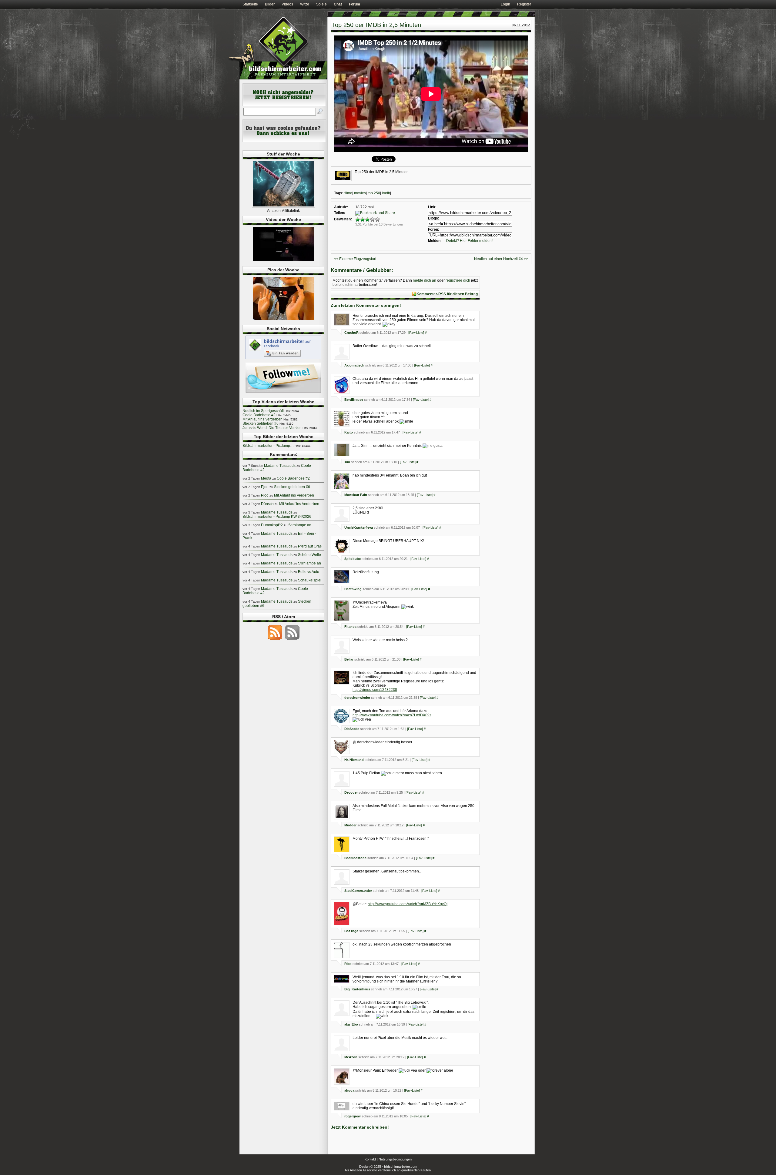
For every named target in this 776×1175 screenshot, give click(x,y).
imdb (386, 193)
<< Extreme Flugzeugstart (355, 259)
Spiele (321, 4)
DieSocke (351, 729)
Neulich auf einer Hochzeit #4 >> (501, 259)
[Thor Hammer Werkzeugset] (283, 206)
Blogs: (433, 218)
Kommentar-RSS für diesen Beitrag (447, 294)
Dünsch (267, 504)
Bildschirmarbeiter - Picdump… (268, 446)
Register (524, 4)
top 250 (374, 193)
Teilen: (339, 213)
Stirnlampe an (299, 525)
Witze (304, 4)
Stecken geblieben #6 (260, 423)
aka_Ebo (351, 1024)
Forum (354, 4)
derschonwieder (357, 697)
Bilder (270, 4)
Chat (338, 4)
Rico (348, 964)
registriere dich (458, 280)
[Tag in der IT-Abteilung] (283, 261)
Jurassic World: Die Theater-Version (272, 428)
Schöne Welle (309, 555)
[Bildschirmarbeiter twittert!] (283, 393)
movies (360, 193)
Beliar (348, 659)
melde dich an (424, 280)
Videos (287, 4)
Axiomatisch (354, 365)
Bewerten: (343, 219)
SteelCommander (358, 890)
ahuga (349, 1090)
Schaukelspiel (309, 580)
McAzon (350, 1057)
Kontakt (370, 1159)
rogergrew (352, 1116)
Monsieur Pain (355, 495)
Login (505, 4)
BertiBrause (353, 399)
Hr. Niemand (354, 760)
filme (348, 193)
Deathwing (353, 589)
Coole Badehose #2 (259, 415)
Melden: (435, 241)
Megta (266, 478)
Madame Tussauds (280, 466)
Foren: (433, 229)
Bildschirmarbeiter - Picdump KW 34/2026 (276, 516)
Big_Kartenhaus (357, 989)
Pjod (265, 487)
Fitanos (350, 626)
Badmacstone (355, 858)
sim (347, 462)
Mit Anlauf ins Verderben (262, 419)
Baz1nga (351, 931)
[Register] (284, 105)
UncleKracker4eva (358, 527)
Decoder (351, 792)
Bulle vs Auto (308, 572)
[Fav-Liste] (416, 332)
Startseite (250, 4)
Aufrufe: (341, 207)
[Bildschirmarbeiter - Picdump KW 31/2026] (283, 320)
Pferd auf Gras (310, 546)
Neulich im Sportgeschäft (263, 411)
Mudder (350, 825)
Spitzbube (352, 559)
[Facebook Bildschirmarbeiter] (283, 359)
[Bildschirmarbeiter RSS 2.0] (275, 639)
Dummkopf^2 (272, 525)
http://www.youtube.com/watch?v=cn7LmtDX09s (392, 715)
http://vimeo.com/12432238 (375, 690)
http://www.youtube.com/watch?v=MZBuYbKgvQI (407, 904)
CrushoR (351, 332)
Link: (432, 207)
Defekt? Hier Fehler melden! (469, 241)
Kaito (348, 432)
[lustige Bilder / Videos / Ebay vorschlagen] (284, 141)
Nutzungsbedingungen (395, 1159)
